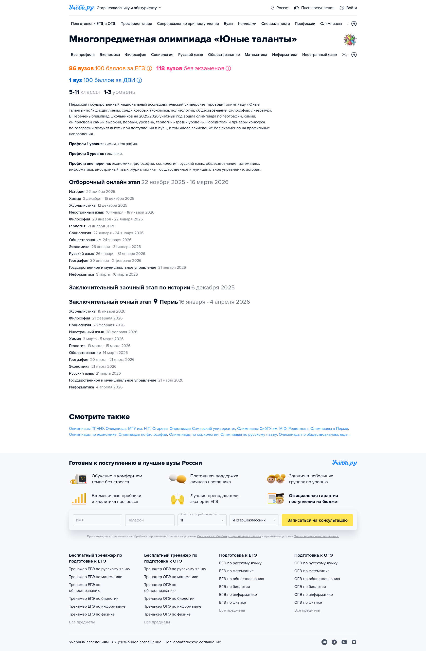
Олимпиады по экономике (93, 434)
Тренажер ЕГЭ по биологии (94, 598)
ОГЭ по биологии (310, 586)
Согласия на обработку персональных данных (229, 536)
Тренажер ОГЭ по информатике (172, 606)
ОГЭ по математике (312, 570)
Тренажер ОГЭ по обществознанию (160, 587)
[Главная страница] (81, 8)
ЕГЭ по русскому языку (240, 563)
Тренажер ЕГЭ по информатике (97, 606)
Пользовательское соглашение (192, 642)
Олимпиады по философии (143, 434)
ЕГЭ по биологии (234, 586)
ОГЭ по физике (308, 602)
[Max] (354, 642)
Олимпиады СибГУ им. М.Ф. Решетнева (272, 428)
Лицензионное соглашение (136, 642)
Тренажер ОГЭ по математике (171, 576)
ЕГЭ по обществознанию (241, 578)
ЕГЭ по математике (236, 570)
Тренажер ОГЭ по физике (167, 614)
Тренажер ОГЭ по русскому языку (175, 569)
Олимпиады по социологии (193, 434)
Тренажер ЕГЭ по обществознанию (84, 587)
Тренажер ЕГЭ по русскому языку (99, 569)
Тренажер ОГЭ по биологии (169, 598)
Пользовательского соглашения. (316, 536)
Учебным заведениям (89, 642)
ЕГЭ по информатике (238, 594)
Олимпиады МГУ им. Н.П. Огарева (137, 428)
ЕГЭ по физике (232, 602)
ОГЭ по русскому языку (315, 563)
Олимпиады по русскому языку (248, 434)
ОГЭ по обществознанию (317, 578)
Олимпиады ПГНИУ (86, 428)
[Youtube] (344, 642)
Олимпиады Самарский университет (202, 428)
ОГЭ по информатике (313, 594)
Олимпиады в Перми (329, 428)
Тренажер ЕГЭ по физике (92, 614)
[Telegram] (334, 642)
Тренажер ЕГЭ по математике (95, 576)
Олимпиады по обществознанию (308, 434)
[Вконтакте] (324, 642)
